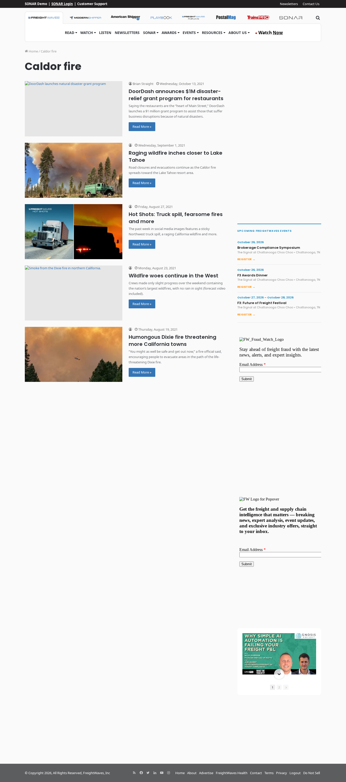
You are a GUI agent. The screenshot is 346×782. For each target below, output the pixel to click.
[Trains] (258, 18)
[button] (279, 634)
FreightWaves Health (231, 773)
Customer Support (92, 4)
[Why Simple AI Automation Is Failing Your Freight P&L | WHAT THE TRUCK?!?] (279, 653)
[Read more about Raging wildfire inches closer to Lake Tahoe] (73, 170)
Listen (105, 32)
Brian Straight (142, 83)
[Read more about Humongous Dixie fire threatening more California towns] (73, 354)
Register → (246, 259)
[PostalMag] (226, 18)
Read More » (141, 126)
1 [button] (272, 687)
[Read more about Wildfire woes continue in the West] (73, 293)
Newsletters (289, 4)
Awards (169, 32)
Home (33, 51)
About (192, 773)
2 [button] (279, 687)
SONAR (149, 32)
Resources (212, 32)
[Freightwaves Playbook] (161, 18)
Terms (269, 773)
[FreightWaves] (44, 18)
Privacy (281, 773)
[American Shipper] (125, 18)
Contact (256, 773)
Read (69, 32)
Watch (86, 32)
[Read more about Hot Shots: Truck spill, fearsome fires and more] (73, 231)
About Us (237, 32)
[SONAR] (290, 18)
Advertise (206, 773)
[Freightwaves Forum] (193, 18)
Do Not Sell (311, 773)
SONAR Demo (36, 4)
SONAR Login (62, 4)
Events (189, 32)
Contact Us (311, 4)
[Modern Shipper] (85, 18)
